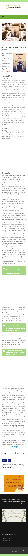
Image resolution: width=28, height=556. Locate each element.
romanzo (21, 464)
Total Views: (5, 538)
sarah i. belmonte (7, 467)
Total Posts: (5, 540)
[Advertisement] (14, 155)
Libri (3, 45)
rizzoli (15, 464)
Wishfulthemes (14, 551)
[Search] (14, 11)
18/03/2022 (5, 49)
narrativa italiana (7, 464)
